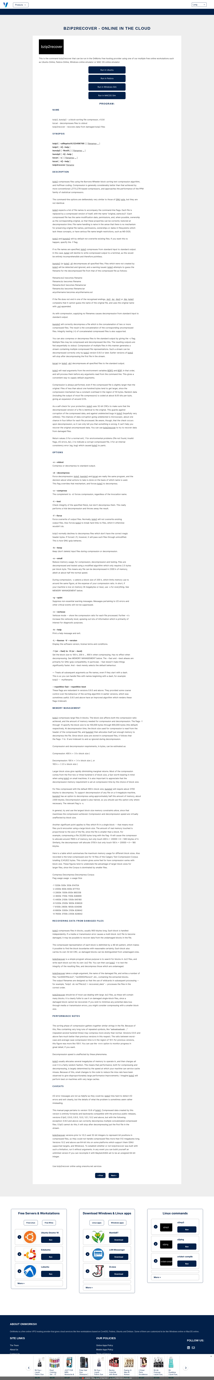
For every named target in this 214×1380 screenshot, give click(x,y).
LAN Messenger (117, 1250)
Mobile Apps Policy (104, 1350)
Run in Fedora (107, 78)
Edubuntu (46, 1250)
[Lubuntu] (31, 1271)
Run (50, 1240)
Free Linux (30, 1223)
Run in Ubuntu (107, 70)
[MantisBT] (99, 1237)
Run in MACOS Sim (107, 95)
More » (21, 1283)
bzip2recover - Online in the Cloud (107, 28)
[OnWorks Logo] (5, 5)
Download (118, 1240)
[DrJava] (99, 1271)
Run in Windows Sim (107, 87)
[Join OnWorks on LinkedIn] (188, 1347)
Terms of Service (103, 1354)
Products (19, 5)
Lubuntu (45, 1267)
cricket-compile (185, 1256)
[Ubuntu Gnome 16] (31, 1237)
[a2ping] (167, 1244)
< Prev (100, 1175)
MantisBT (114, 1232)
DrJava (112, 1267)
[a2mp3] (167, 1227)
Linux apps (96, 1223)
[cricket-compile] (167, 1261)
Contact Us (15, 1354)
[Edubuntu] (31, 1254)
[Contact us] (193, 1347)
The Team (14, 1345)
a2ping (180, 1239)
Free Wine (49, 1223)
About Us (14, 1350)
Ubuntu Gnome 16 (50, 1232)
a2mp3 (180, 1222)
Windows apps (117, 1223)
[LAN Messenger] (99, 1254)
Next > (114, 1175)
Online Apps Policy (104, 1345)
